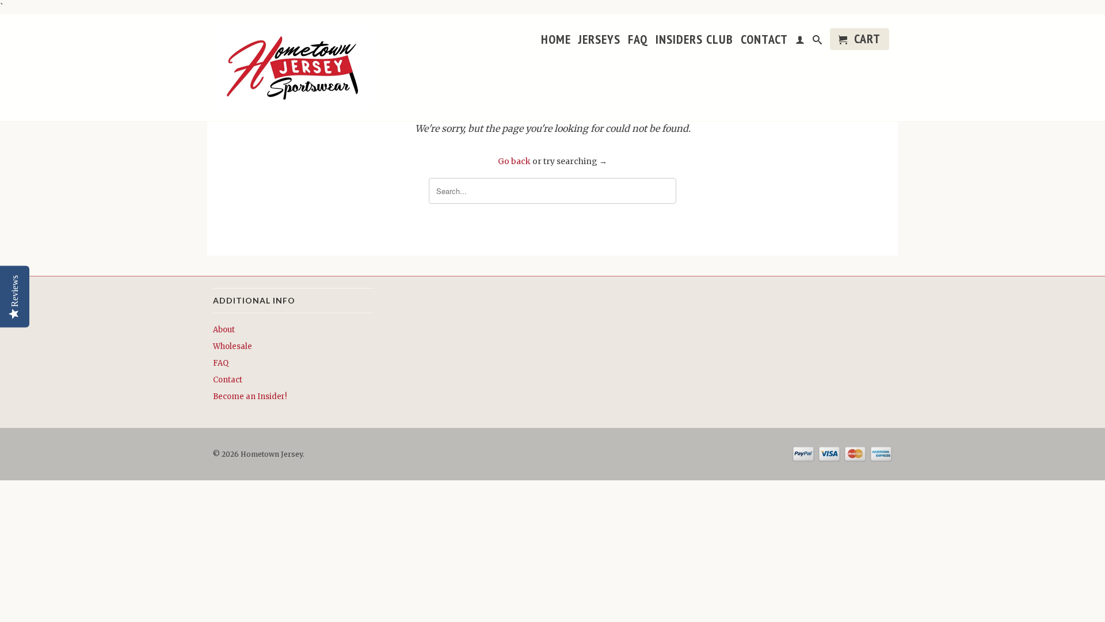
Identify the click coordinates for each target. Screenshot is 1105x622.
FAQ (638, 40)
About (224, 330)
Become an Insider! (250, 396)
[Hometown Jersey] (293, 69)
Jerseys (599, 40)
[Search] (817, 42)
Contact (764, 40)
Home (556, 40)
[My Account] (800, 42)
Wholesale (232, 346)
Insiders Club (694, 40)
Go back (514, 161)
